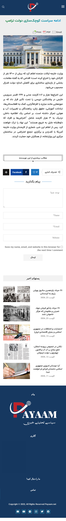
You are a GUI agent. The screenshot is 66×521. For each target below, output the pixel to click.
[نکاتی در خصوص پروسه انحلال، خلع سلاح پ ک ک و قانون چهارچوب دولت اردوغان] (16, 352)
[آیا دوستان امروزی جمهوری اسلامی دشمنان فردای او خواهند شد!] (16, 371)
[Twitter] (42, 511)
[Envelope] (18, 511)
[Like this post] (34, 172)
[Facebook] (48, 511)
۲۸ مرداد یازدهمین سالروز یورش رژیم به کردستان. (47, 292)
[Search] (3, 7)
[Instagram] (36, 511)
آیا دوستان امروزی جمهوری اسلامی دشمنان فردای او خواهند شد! (47, 369)
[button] (6, 456)
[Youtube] (24, 511)
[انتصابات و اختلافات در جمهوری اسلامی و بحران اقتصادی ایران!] (16, 333)
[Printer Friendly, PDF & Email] (47, 32)
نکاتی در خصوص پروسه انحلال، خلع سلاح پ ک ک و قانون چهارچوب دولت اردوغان (47, 349)
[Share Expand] (6, 172)
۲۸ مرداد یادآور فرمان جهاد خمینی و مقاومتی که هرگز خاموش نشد (48, 311)
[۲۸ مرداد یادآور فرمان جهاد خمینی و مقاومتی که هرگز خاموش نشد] (16, 313)
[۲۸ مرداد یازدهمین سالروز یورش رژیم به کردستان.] (16, 294)
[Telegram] (30, 511)
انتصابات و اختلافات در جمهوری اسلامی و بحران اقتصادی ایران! (47, 330)
